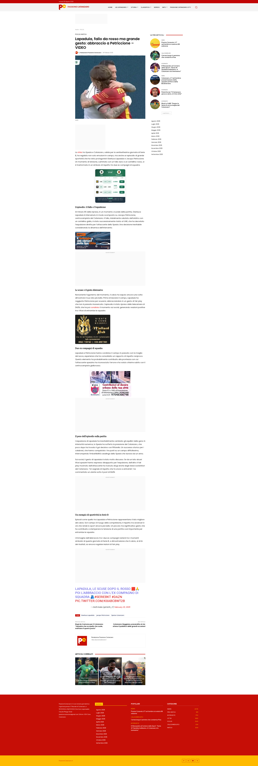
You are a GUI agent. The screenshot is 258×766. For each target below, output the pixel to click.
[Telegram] (193, 760)
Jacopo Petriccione (102, 615)
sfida (80, 152)
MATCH (83, 34)
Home (77, 29)
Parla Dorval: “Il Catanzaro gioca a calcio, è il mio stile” (171, 93)
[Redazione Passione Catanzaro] (76, 52)
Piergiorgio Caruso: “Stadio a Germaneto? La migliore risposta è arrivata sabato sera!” (133, 680)
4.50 (109, 181)
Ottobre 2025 (156, 151)
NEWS (163, 40)
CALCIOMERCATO (86, 678)
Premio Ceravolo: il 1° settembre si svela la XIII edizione (170, 44)
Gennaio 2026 (156, 142)
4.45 (109, 187)
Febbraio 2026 (156, 139)
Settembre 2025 (157, 154)
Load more (166, 113)
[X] (197, 760)
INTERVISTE (164, 63)
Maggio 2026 (155, 130)
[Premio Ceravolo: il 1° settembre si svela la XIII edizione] (155, 43)
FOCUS (82, 29)
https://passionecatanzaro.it (98, 639)
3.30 (105, 181)
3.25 (105, 187)
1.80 (101, 181)
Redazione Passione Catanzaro (90, 52)
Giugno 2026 (155, 127)
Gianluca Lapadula (87, 615)
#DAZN (117, 597)
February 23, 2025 (122, 607)
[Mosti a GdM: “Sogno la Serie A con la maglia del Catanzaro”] (155, 104)
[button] (196, 7)
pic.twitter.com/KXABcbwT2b (100, 601)
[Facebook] (184, 760)
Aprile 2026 (155, 133)
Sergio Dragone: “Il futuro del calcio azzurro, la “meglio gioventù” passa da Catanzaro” (110, 680)
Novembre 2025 (156, 148)
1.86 (101, 187)
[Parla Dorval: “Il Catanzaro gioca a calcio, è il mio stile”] (155, 92)
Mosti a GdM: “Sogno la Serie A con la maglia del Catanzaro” (170, 105)
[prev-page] (76, 688)
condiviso (95, 307)
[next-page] (79, 688)
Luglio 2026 (155, 124)
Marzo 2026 (155, 136)
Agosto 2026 (155, 121)
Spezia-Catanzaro (117, 615)
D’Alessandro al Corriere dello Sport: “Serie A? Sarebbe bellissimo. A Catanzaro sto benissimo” (171, 68)
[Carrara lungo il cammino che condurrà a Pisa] (86, 671)
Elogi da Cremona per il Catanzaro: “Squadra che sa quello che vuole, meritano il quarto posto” (89, 626)
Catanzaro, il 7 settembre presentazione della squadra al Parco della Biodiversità (171, 81)
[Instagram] (188, 760)
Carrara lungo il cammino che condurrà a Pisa (86, 681)
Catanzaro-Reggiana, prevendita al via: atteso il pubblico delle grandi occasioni (129, 625)
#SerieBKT (102, 597)
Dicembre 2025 (156, 145)
